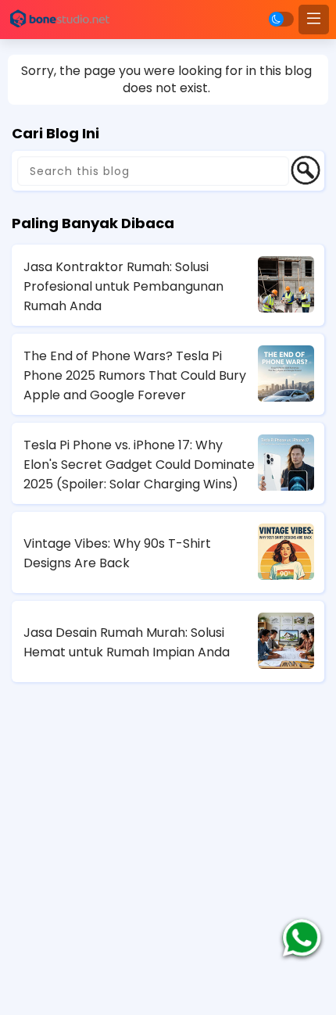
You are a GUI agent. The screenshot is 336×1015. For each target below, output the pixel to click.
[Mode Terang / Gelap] (281, 19)
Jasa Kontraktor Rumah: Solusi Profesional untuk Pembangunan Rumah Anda (123, 286)
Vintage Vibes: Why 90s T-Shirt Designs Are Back (117, 553)
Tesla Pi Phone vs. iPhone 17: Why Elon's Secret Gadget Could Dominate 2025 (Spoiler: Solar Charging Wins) (139, 464)
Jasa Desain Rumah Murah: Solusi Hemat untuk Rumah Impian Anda (126, 642)
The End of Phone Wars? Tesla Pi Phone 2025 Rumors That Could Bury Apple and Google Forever (134, 375)
